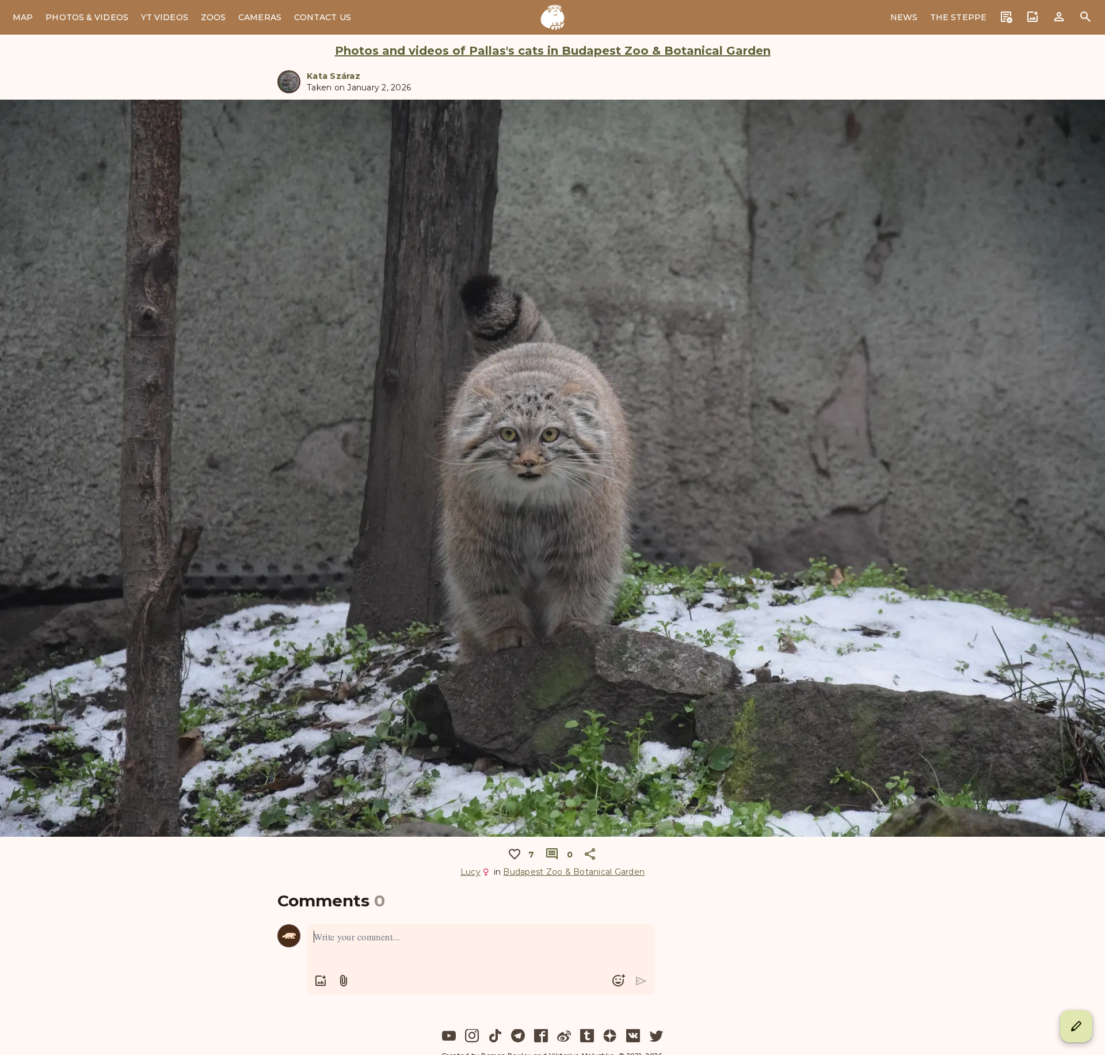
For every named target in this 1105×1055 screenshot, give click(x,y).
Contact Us (322, 17)
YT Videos (164, 17)
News (903, 17)
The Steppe (958, 17)
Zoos (213, 17)
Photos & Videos (86, 17)
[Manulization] (552, 17)
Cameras (259, 17)
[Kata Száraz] (288, 81)
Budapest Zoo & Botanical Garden (574, 872)
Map (23, 17)
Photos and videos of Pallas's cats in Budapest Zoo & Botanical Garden (553, 51)
